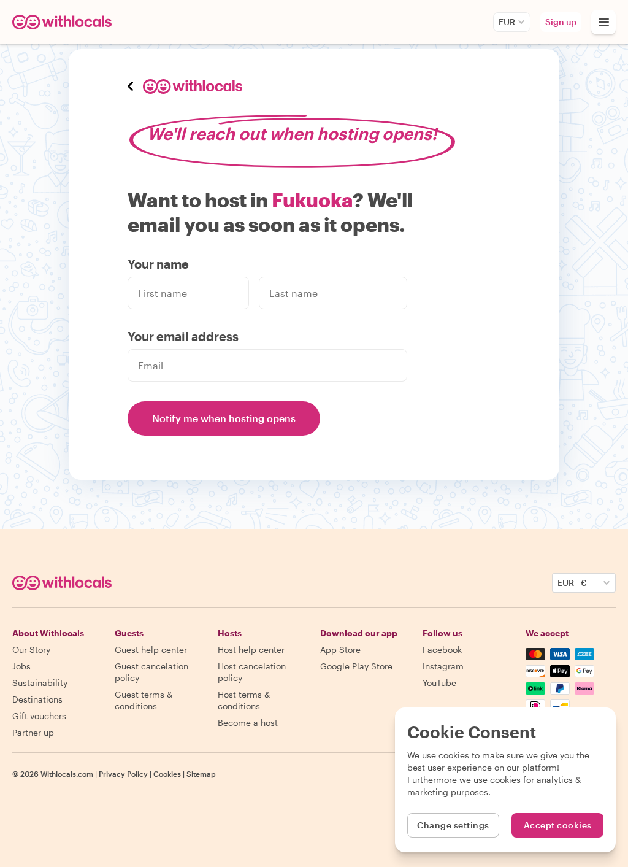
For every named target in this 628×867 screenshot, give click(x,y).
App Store (340, 649)
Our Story (31, 649)
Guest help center (151, 649)
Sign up (560, 22)
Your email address (183, 336)
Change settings (453, 825)
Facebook (442, 649)
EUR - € (572, 582)
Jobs (21, 666)
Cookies (167, 773)
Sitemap (201, 773)
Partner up (33, 732)
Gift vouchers (39, 716)
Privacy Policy (123, 773)
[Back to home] (63, 22)
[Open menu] (603, 22)
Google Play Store (356, 666)
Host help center (251, 649)
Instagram (443, 666)
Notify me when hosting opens (224, 418)
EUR (507, 22)
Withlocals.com (66, 773)
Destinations (37, 699)
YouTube (439, 682)
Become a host (248, 722)
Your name (158, 263)
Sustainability (39, 682)
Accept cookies (558, 825)
